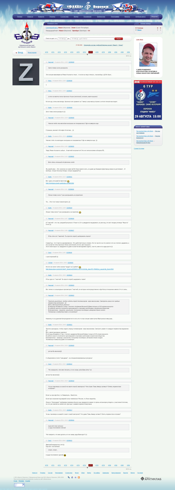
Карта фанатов (116, 472)
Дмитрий (50, 62)
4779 (103, 52)
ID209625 (70, 262)
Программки (59, 472)
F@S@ (50, 262)
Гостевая (140, 472)
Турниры (42, 472)
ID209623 (71, 285)
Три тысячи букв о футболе (144, 131)
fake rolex (13, 489)
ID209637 (69, 90)
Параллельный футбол (143, 142)
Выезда (125, 472)
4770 (46, 52)
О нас (15, 481)
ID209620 (71, 345)
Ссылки (27, 481)
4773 (65, 52)
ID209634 (69, 136)
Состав (50, 472)
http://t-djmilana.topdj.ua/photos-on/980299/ (60, 183)
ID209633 (71, 146)
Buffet (50, 107)
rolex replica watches (32, 489)
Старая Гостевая (139, 148)
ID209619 (69, 364)
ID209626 (69, 252)
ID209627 (71, 230)
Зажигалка (105, 472)
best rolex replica (5, 489)
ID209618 (71, 381)
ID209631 (69, 176)
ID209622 (71, 295)
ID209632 (71, 156)
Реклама (21, 481)
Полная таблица (145, 23)
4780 (109, 52)
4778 (96, 52)
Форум (133, 472)
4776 (84, 52)
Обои (83, 472)
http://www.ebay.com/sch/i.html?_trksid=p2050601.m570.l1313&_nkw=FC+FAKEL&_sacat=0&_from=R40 (80, 269)
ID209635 (71, 117)
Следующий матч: (52, 28)
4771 (52, 52)
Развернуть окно (53, 23)
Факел (139, 30)
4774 (71, 52)
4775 (78, 52)
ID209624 (69, 275)
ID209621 (69, 324)
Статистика (68, 472)
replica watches (20, 489)
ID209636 (69, 107)
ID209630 (71, 189)
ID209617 (69, 410)
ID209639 (71, 62)
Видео (89, 472)
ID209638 (69, 80)
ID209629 (69, 208)
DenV (49, 252)
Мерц (49, 80)
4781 (115, 52)
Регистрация (32, 52)
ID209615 (69, 440)
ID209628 (71, 218)
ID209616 (71, 420)
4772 (59, 52)
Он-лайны (97, 472)
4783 (128, 52)
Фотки (77, 472)
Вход (20, 52)
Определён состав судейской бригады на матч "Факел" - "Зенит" (94, 45)
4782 (122, 52)
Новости (34, 472)
